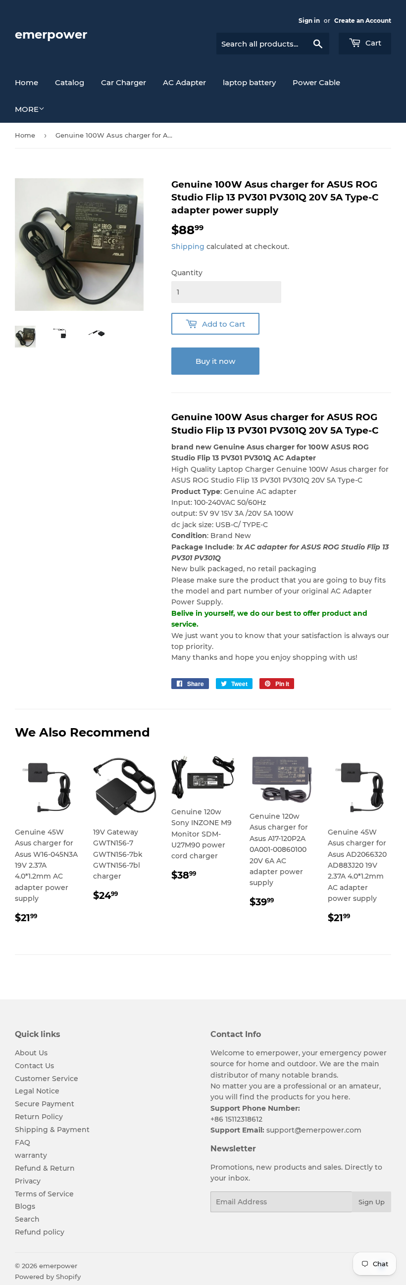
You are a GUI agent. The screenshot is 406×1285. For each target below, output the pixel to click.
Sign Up (371, 1202)
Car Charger (123, 82)
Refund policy (39, 1232)
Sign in (309, 20)
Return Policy (39, 1116)
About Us (31, 1052)
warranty (31, 1155)
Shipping (187, 246)
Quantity (187, 272)
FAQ (22, 1142)
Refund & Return (45, 1168)
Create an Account (362, 20)
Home (26, 82)
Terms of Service (44, 1193)
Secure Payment (44, 1103)
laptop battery (249, 82)
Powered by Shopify (48, 1277)
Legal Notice (37, 1091)
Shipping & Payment (52, 1129)
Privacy (28, 1181)
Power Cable (316, 82)
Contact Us (34, 1065)
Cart (372, 43)
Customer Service (46, 1078)
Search (27, 1219)
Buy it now (215, 361)
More (27, 109)
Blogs (25, 1206)
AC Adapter (184, 82)
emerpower (51, 34)
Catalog (69, 82)
